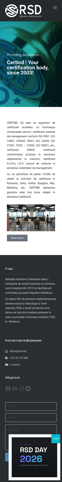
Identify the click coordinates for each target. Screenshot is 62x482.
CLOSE (56, 438)
